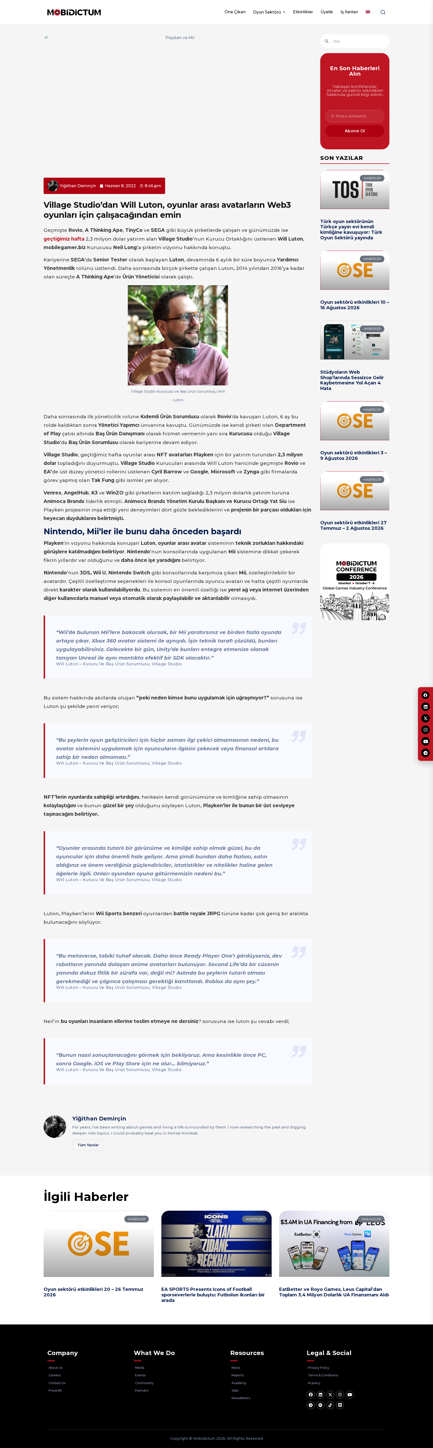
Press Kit (55, 1390)
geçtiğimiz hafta (64, 239)
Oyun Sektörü (267, 12)
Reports (238, 1375)
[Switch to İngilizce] (368, 12)
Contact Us (57, 1383)
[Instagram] (340, 1395)
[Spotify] (320, 1405)
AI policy (314, 1383)
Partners (141, 1390)
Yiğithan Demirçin (99, 1118)
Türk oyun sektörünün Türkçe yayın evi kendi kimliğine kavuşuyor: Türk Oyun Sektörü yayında (351, 230)
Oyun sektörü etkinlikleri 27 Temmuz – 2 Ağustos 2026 (353, 525)
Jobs (235, 1390)
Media (139, 1368)
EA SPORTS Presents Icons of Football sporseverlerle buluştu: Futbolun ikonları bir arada (213, 1295)
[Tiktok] (330, 1405)
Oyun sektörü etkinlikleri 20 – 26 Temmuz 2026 (93, 1292)
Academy (239, 1383)
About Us (55, 1368)
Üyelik (326, 12)
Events (140, 1375)
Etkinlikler (303, 12)
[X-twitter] (330, 1395)
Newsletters (241, 1398)
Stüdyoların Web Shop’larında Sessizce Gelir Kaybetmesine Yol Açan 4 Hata (352, 380)
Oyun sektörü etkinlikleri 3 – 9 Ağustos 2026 (353, 455)
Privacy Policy (318, 1368)
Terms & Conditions (323, 1375)
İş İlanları (349, 12)
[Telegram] (311, 1405)
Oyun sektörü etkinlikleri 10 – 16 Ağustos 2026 (354, 305)
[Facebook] (311, 1395)
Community (144, 1383)
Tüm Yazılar (88, 1145)
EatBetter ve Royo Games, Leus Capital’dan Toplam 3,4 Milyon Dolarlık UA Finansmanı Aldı (334, 1292)
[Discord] (340, 1405)
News (236, 1368)
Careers (55, 1375)
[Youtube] (350, 1395)
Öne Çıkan (235, 12)
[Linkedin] (320, 1395)
